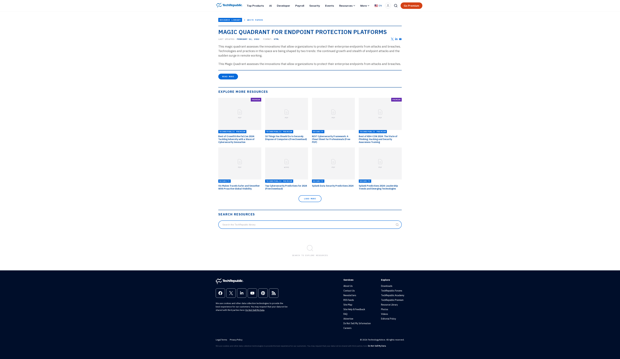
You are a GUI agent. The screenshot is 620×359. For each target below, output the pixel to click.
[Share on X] (392, 39)
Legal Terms (221, 339)
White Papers (255, 20)
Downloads (386, 286)
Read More (228, 76)
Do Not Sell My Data (254, 310)
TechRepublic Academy (392, 295)
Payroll (299, 5)
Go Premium (411, 5)
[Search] (396, 6)
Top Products (255, 5)
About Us (348, 286)
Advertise (348, 318)
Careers (347, 328)
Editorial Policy (388, 318)
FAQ (345, 314)
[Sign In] (388, 6)
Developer (283, 5)
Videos (384, 314)
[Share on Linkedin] (396, 39)
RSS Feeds (348, 300)
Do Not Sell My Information (357, 323)
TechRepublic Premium (392, 300)
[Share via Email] (400, 39)
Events (329, 5)
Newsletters (349, 295)
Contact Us (349, 290)
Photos (384, 309)
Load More (310, 198)
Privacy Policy (236, 339)
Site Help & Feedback (354, 309)
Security (314, 5)
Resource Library (230, 20)
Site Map (347, 304)
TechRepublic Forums (391, 290)
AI (270, 5)
